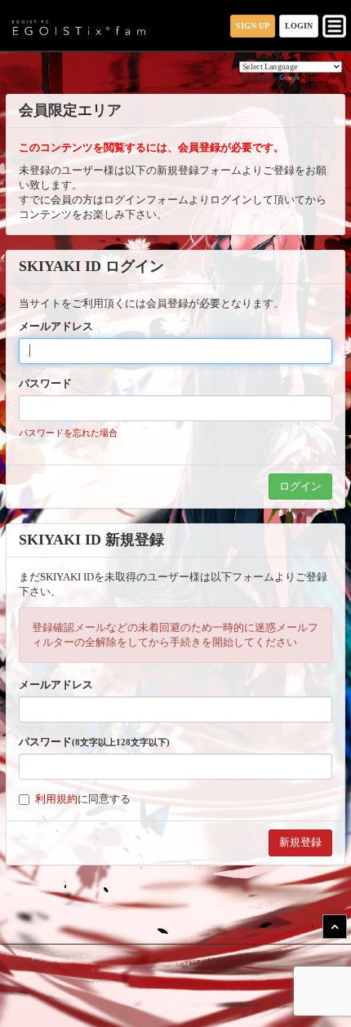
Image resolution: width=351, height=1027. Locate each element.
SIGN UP (252, 25)
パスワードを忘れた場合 (68, 433)
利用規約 (56, 799)
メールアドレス (56, 326)
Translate (317, 77)
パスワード (45, 383)
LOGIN (299, 25)
